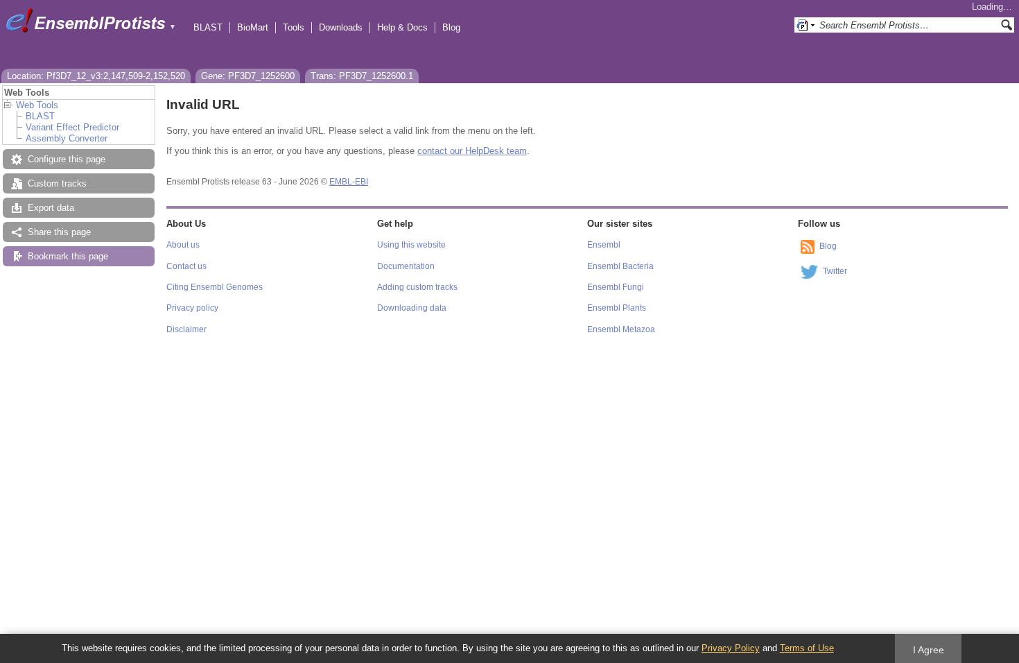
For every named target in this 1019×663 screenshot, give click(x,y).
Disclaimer (186, 329)
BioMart (252, 27)
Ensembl (603, 245)
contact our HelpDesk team (472, 151)
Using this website (411, 245)
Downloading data (411, 308)
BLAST (208, 27)
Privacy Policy (731, 648)
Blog (451, 27)
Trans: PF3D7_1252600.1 (362, 76)
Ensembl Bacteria (620, 266)
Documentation (406, 266)
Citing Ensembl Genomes (214, 287)
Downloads (341, 27)
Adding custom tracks (417, 287)
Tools (293, 27)
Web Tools (37, 105)
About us (183, 245)
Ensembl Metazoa (621, 329)
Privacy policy (192, 308)
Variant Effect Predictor (72, 127)
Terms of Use (807, 648)
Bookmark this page (68, 256)
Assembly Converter (66, 138)
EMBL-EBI (348, 182)
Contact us (186, 266)
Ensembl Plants (616, 308)
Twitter (835, 271)
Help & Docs (402, 27)
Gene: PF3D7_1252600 (248, 76)
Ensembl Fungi (615, 287)
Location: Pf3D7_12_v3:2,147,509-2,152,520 (96, 76)
